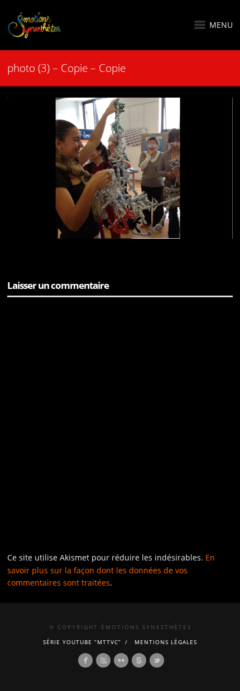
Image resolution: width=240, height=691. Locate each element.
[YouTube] (103, 660)
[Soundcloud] (139, 660)
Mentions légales (166, 642)
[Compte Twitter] (156, 660)
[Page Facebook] (85, 660)
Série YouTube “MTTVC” (82, 642)
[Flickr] (121, 660)
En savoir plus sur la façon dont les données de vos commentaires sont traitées (111, 570)
